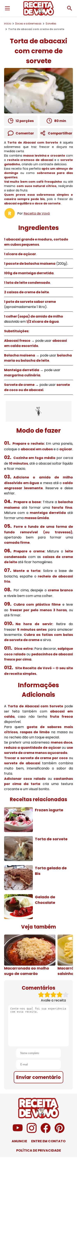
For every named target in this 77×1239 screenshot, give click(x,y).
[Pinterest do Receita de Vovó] (59, 1131)
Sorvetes (51, 23)
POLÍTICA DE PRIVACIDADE (38, 1150)
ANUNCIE (19, 1141)
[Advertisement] (38, 411)
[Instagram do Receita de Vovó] (32, 1131)
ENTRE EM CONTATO (48, 1141)
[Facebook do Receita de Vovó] (46, 1131)
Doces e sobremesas (28, 23)
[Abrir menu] (7, 8)
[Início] (38, 8)
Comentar (25, 133)
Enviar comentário (38, 1077)
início (7, 23)
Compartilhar (60, 133)
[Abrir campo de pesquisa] (69, 8)
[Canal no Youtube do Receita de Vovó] (18, 1131)
